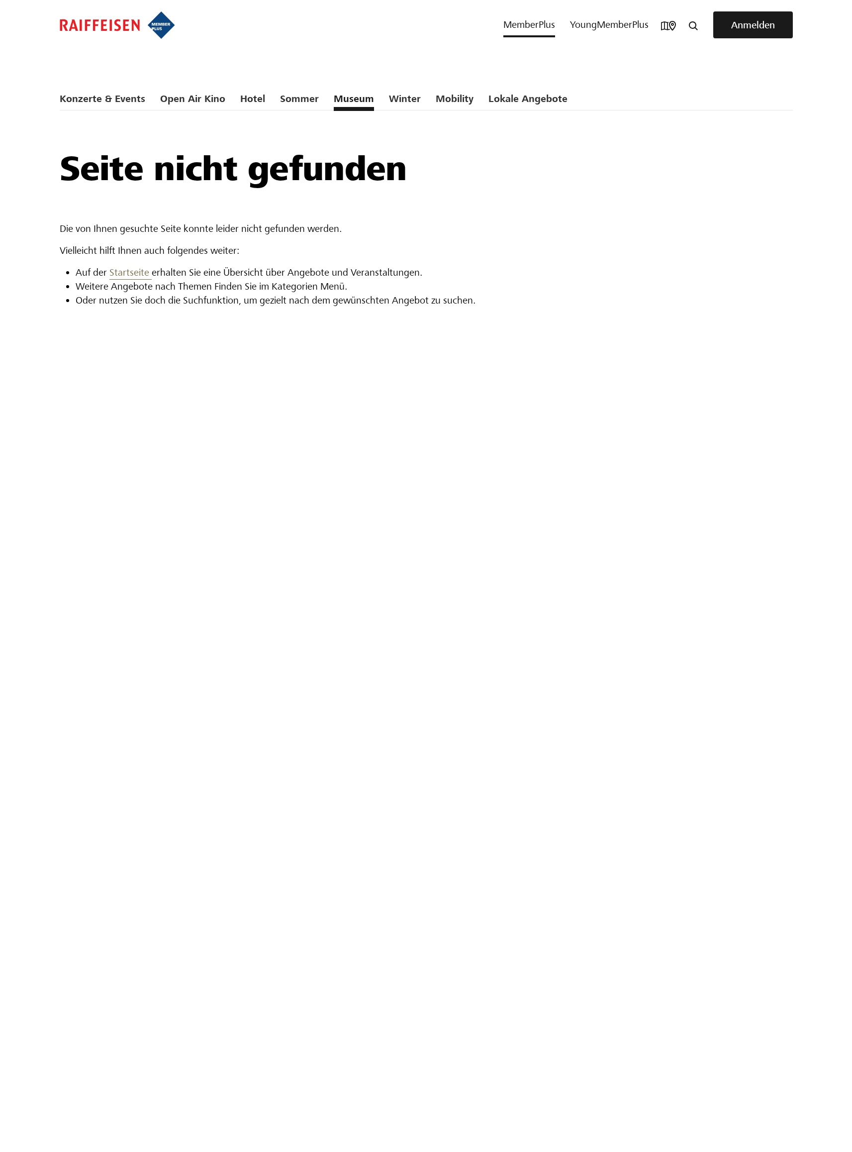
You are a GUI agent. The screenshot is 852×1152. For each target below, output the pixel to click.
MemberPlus (529, 24)
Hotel (252, 99)
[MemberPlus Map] (668, 24)
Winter (405, 99)
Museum (354, 99)
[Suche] (693, 24)
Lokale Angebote (528, 99)
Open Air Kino (192, 99)
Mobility (454, 99)
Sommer (299, 99)
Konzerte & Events (102, 99)
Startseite (130, 272)
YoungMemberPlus (609, 24)
